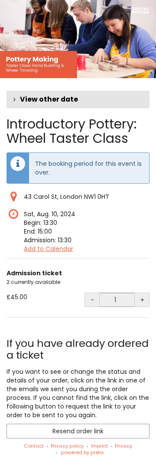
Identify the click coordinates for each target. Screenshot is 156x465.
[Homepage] (78, 39)
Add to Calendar (48, 248)
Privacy (123, 445)
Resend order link (78, 431)
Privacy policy (67, 445)
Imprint (99, 445)
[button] (78, 99)
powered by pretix (82, 452)
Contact (34, 445)
